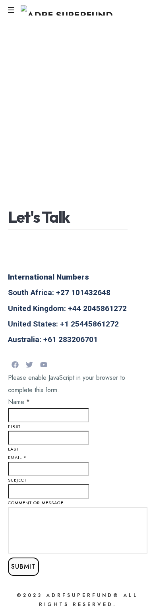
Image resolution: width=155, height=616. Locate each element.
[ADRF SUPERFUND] (67, 10)
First (14, 426)
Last (13, 449)
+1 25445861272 (89, 323)
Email (17, 457)
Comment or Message (36, 502)
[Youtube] (44, 365)
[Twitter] (29, 365)
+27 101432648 (83, 292)
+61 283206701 (70, 339)
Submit (23, 566)
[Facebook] (15, 365)
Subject (17, 480)
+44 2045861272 (97, 308)
